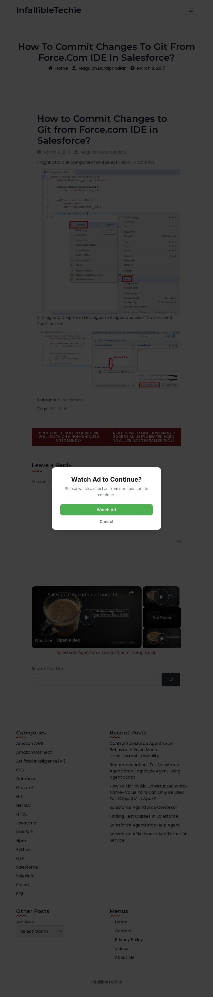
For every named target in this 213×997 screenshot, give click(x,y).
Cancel (107, 521)
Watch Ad (106, 509)
